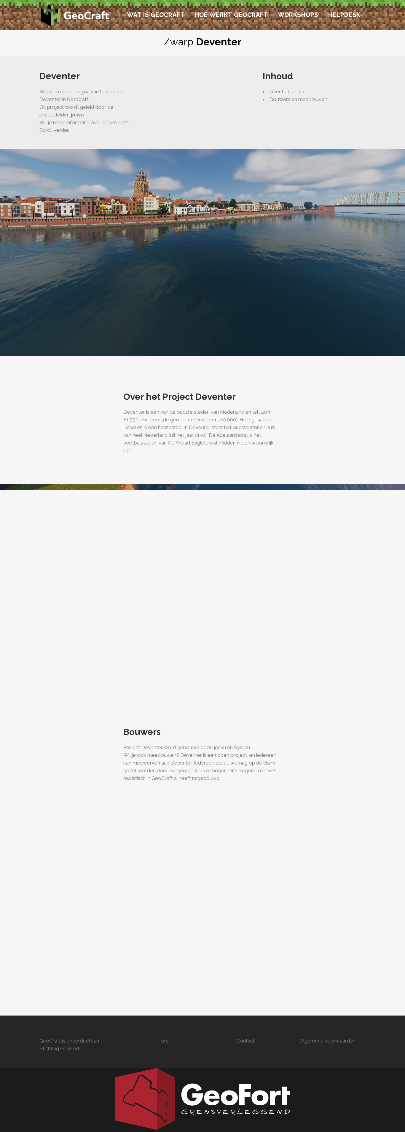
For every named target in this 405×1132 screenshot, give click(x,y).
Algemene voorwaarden (327, 1041)
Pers (163, 1041)
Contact (245, 1041)
